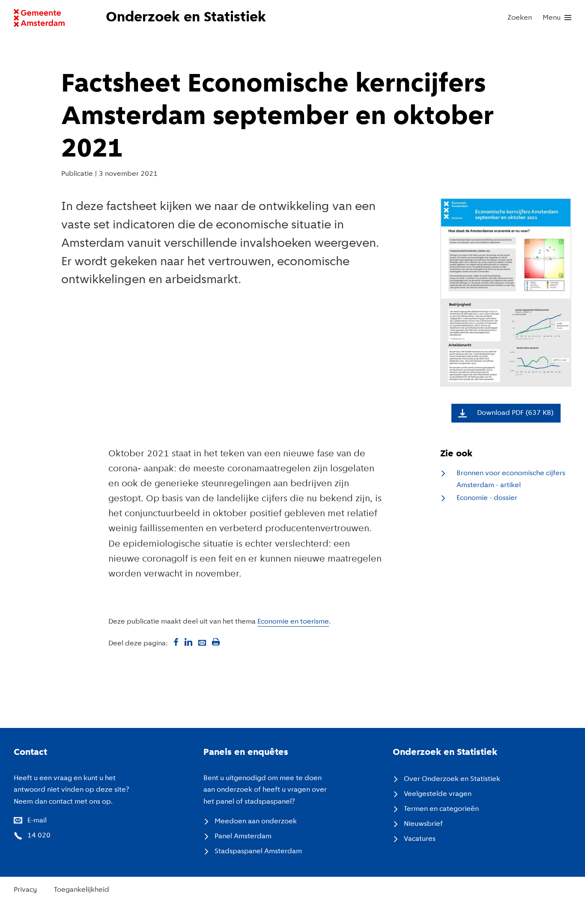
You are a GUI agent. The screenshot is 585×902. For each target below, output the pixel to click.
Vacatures (420, 839)
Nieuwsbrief (423, 824)
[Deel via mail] (202, 642)
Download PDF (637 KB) (515, 413)
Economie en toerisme (293, 621)
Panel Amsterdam (243, 836)
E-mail (37, 820)
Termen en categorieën (441, 809)
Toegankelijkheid (81, 889)
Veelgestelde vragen (438, 794)
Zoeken (519, 17)
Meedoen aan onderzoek (256, 821)
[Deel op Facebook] (175, 642)
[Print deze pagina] (216, 642)
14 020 (39, 835)
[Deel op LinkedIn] (188, 642)
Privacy (25, 889)
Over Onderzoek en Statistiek (452, 779)
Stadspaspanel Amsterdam (258, 851)
